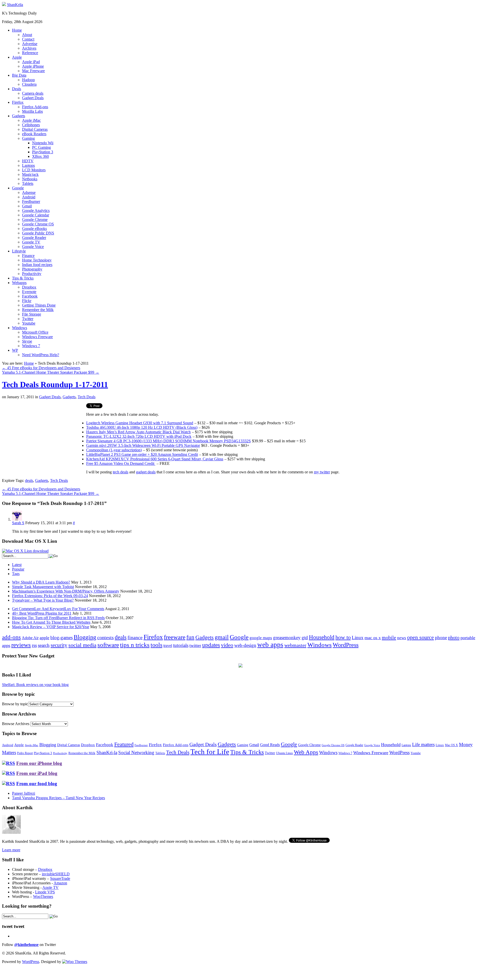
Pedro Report (25, 753)
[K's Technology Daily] (4, 5)
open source (420, 637)
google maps (261, 637)
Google (18, 188)
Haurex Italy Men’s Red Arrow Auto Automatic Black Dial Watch (138, 432)
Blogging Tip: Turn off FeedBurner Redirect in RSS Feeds (58, 618)
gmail (222, 637)
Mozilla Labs (32, 111)
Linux (358, 637)
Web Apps (306, 752)
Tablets (27, 183)
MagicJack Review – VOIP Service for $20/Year (50, 627)
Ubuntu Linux (284, 753)
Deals (16, 89)
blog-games (61, 637)
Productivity (31, 273)
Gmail (27, 206)
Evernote (29, 292)
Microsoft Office (35, 332)
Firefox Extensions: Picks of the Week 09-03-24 (50, 596)
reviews (21, 644)
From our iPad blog (36, 773)
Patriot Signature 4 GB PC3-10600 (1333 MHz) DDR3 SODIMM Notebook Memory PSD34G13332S (168, 441)
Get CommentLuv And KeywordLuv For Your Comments (58, 609)
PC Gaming (41, 147)
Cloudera (29, 84)
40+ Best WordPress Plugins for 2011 (41, 613)
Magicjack (30, 174)
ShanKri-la (106, 752)
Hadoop (28, 80)
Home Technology (37, 260)
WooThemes (43, 896)
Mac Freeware (33, 71)
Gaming (28, 138)
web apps (270, 644)
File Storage (31, 314)
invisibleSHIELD (56, 874)
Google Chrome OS (38, 224)
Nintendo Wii (42, 143)
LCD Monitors (34, 170)
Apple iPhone (33, 66)
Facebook (30, 296)
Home (17, 30)
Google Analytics (36, 210)
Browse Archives (15, 724)
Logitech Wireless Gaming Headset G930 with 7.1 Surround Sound (139, 423)
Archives (29, 48)
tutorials (180, 645)
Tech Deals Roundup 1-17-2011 (55, 384)
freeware (174, 637)
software (108, 644)
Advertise (29, 44)
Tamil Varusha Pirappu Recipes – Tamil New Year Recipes (58, 798)
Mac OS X (451, 745)
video (227, 645)
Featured (124, 744)
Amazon (60, 883)
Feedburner (31, 201)
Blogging (85, 637)
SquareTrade (60, 878)
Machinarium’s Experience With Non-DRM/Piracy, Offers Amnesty (65, 591)
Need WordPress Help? (40, 355)
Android (28, 197)
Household (321, 637)
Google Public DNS (38, 233)
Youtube (28, 323)
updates (211, 645)
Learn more (11, 850)
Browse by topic (15, 704)
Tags (16, 574)
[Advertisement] (44, 438)
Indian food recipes (37, 264)
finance (135, 637)
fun (190, 637)
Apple (17, 57)
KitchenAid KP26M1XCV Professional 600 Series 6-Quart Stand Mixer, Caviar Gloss (154, 459)
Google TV (31, 242)
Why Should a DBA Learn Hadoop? (41, 582)
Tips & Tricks (23, 278)
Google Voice (33, 246)
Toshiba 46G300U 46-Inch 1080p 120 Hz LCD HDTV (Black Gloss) (141, 427)
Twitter (27, 319)
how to (343, 637)
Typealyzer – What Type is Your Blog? (43, 600)
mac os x (373, 637)
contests (105, 637)
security (59, 645)
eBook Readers (34, 134)
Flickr (26, 301)
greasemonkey (287, 637)
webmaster (295, 645)
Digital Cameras (35, 129)
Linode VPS (45, 892)
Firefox (18, 102)
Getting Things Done (39, 305)
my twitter (322, 472)
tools (156, 645)
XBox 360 (40, 156)
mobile (389, 637)
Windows (19, 328)
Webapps (19, 283)
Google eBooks (34, 228)
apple (44, 637)
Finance (28, 255)
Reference (30, 53)
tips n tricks (135, 644)
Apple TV (50, 887)
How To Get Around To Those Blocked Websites (51, 622)
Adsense (29, 192)
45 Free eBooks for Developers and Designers (41, 368)
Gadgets (18, 116)
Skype (27, 341)
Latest (17, 565)
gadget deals (146, 472)
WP (15, 350)
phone (441, 637)
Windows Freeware (37, 337)
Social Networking (136, 752)
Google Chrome (35, 219)
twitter (195, 645)
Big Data (19, 75)
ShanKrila (15, 5)
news (401, 637)
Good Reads (270, 745)
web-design (245, 645)
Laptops (28, 165)
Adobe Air (30, 638)
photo (453, 637)
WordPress (345, 645)
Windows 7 (31, 346)
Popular (18, 569)
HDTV (28, 161)
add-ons (11, 637)
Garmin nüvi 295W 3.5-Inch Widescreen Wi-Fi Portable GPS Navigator (143, 445)
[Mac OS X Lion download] (25, 551)
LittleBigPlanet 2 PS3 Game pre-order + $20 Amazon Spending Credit (142, 454)
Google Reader (34, 237)
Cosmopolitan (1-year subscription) (114, 450)
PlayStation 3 (42, 152)
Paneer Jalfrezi (23, 793)
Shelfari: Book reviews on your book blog (35, 684)
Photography (32, 269)
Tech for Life (209, 752)
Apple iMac (31, 120)
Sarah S (18, 523)
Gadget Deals (33, 98)
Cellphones (31, 125)
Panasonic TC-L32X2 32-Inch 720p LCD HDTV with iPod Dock (138, 436)
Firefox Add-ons (35, 107)
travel (167, 645)
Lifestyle (19, 251)
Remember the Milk (38, 310)
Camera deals (32, 93)
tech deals (120, 472)
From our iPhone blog (39, 763)
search (44, 645)
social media (82, 645)
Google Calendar (35, 215)
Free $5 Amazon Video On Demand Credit (120, 463)
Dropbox (29, 287)
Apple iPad (31, 62)
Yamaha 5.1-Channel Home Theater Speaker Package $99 (50, 372)
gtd (305, 637)
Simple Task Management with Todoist (43, 587)
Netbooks (29, 179)
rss (34, 645)
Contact (28, 39)
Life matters (423, 744)
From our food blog (36, 783)
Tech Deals (86, 397)
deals (29, 480)
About (27, 35)
